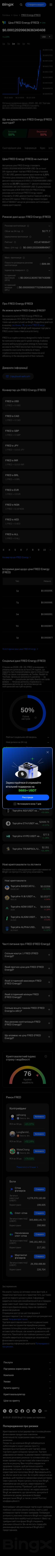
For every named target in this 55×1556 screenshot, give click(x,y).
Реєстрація (27, 797)
